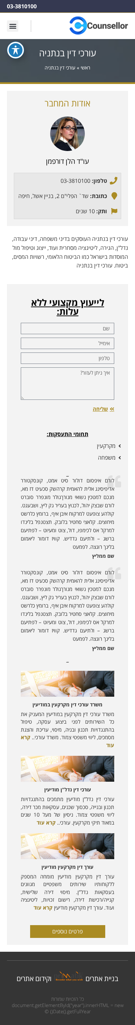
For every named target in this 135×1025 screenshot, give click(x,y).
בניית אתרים (102, 978)
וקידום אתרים (34, 978)
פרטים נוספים (67, 931)
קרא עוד (46, 822)
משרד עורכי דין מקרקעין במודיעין (67, 704)
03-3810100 (22, 6)
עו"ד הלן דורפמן (67, 161)
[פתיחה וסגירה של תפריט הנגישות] (15, 50)
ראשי (85, 67)
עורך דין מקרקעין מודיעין (67, 867)
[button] (12, 26)
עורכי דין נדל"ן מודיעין (67, 789)
